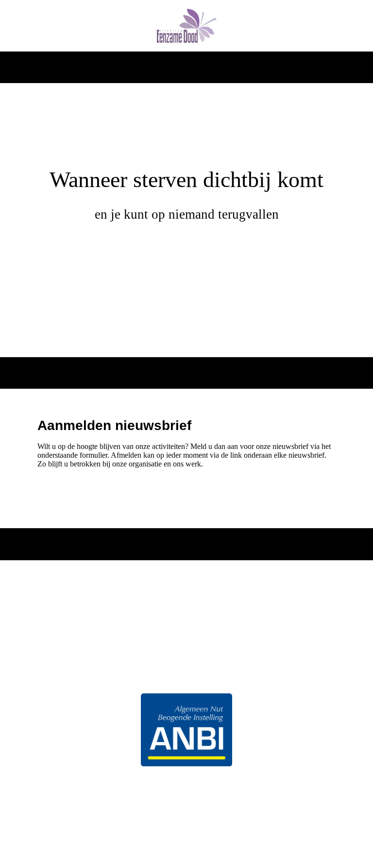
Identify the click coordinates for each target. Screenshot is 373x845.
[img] (186, 26)
